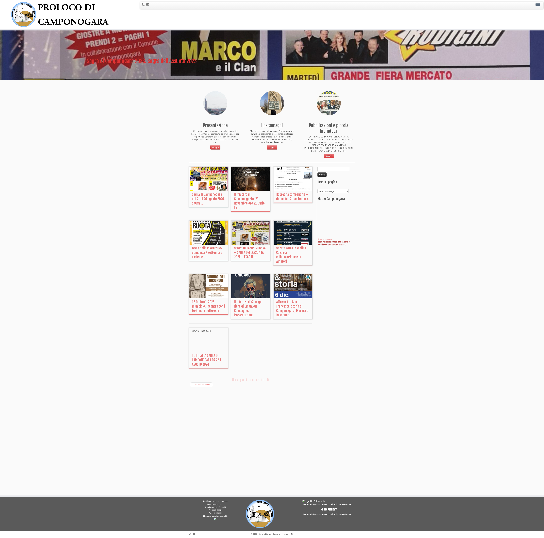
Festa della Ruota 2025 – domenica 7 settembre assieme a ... (208, 252)
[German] (323, 187)
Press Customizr (274, 534)
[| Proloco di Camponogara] (63, 14)
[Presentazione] (215, 103)
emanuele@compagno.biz (218, 516)
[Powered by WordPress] (292, 533)
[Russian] (330, 187)
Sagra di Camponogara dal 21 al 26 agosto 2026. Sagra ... (208, 198)
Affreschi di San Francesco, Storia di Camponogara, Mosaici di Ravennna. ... (292, 308)
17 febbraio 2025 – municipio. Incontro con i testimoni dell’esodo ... (208, 306)
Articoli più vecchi (201, 384)
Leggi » (215, 147)
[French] (321, 187)
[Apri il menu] (538, 5)
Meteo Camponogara (324, 239)
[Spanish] (332, 187)
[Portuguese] (328, 187)
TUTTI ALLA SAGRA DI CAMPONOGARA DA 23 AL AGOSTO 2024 (207, 360)
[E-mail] (148, 4)
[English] (318, 187)
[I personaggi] (272, 103)
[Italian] (325, 187)
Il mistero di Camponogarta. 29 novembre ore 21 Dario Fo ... (249, 201)
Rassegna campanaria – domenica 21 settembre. (292, 196)
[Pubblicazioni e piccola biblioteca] (328, 103)
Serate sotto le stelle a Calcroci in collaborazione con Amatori (291, 254)
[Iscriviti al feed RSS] (144, 4)
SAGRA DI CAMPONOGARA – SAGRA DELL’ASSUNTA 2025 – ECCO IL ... (250, 252)
